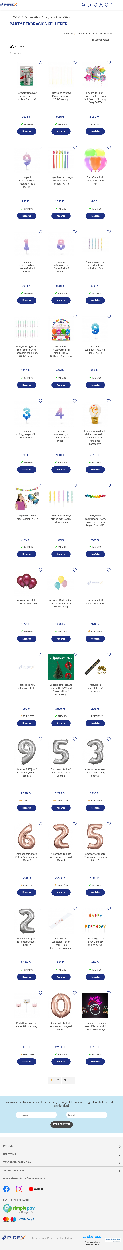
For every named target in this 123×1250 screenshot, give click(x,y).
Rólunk (8, 1146)
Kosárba (26, 131)
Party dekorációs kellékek (57, 17)
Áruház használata (16, 1170)
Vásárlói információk (17, 1162)
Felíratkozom (61, 1124)
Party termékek (32, 17)
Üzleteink (9, 1154)
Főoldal (16, 17)
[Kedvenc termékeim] (106, 5)
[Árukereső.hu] (92, 1238)
